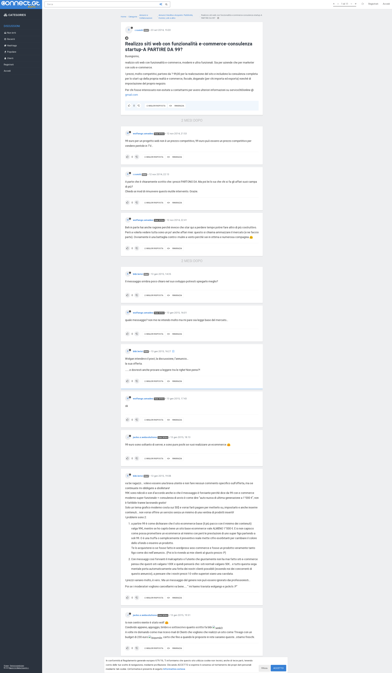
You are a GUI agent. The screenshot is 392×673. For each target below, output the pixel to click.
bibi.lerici (138, 274)
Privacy (6, 666)
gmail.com (131, 94)
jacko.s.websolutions (145, 437)
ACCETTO (278, 668)
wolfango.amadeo (143, 133)
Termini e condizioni (17, 666)
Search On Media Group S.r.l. (19, 668)
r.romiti (139, 30)
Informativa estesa (174, 669)
